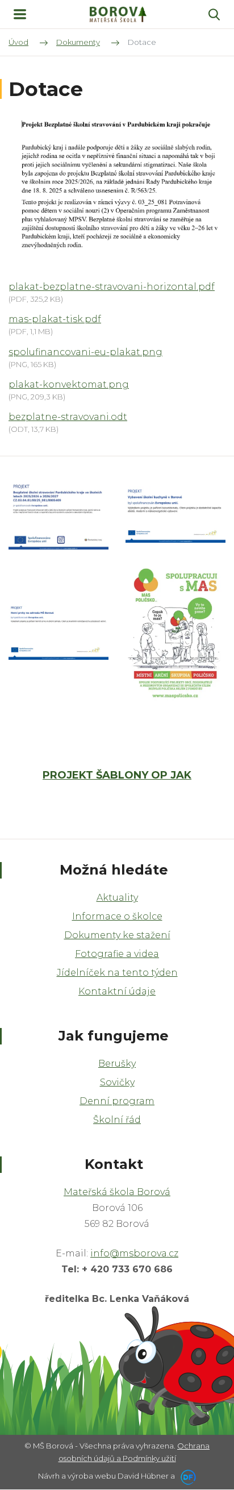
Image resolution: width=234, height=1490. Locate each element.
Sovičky (117, 1082)
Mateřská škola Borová (117, 1192)
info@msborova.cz (134, 1253)
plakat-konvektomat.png (69, 384)
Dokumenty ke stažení (117, 935)
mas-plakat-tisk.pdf (55, 319)
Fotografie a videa (117, 953)
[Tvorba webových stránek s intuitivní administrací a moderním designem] (186, 1475)
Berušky (117, 1063)
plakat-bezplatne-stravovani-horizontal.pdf (112, 286)
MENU (20, 14)
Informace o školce (117, 916)
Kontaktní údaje (117, 991)
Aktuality (117, 897)
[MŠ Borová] (118, 14)
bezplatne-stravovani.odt (68, 416)
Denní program (117, 1101)
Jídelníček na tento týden (117, 972)
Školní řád (117, 1119)
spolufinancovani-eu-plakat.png (85, 352)
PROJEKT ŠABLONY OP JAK (117, 775)
